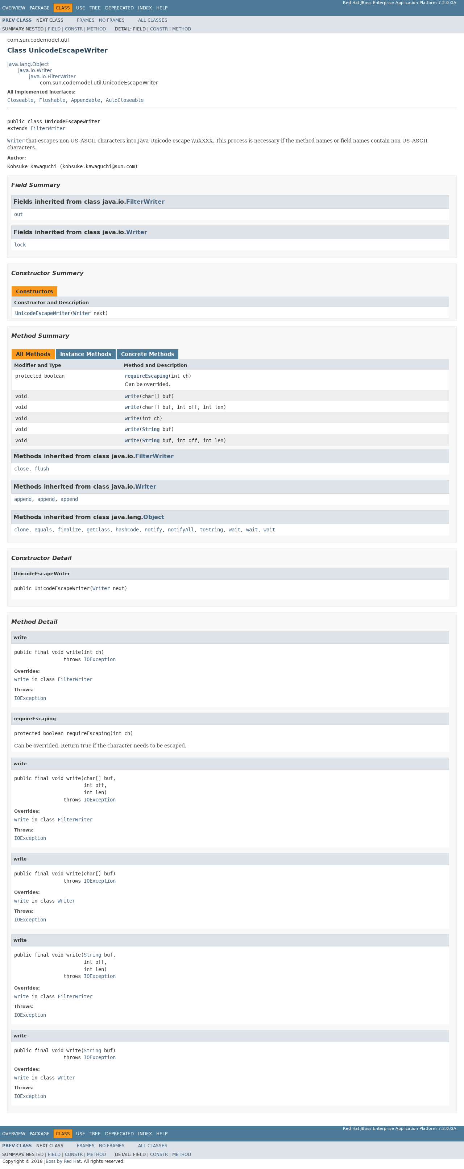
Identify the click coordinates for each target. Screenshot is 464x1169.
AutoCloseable (125, 100)
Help (161, 8)
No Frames (112, 20)
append (23, 499)
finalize (69, 529)
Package (40, 8)
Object (153, 517)
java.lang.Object (28, 64)
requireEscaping (146, 376)
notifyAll (181, 529)
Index (145, 8)
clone (21, 529)
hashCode (127, 529)
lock (20, 245)
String (151, 429)
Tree (95, 8)
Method (96, 29)
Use (80, 8)
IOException (100, 659)
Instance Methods (85, 354)
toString (211, 529)
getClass (98, 529)
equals (43, 529)
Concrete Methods (147, 354)
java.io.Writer (35, 70)
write (132, 396)
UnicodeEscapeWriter (42, 313)
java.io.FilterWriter (52, 76)
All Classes (152, 20)
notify (153, 529)
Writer (136, 232)
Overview (13, 8)
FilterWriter (47, 128)
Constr (74, 29)
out (18, 214)
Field (54, 29)
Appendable (85, 100)
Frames (86, 20)
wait (234, 529)
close (21, 469)
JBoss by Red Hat (62, 1161)
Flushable (52, 100)
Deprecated (119, 8)
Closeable (20, 100)
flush (41, 469)
